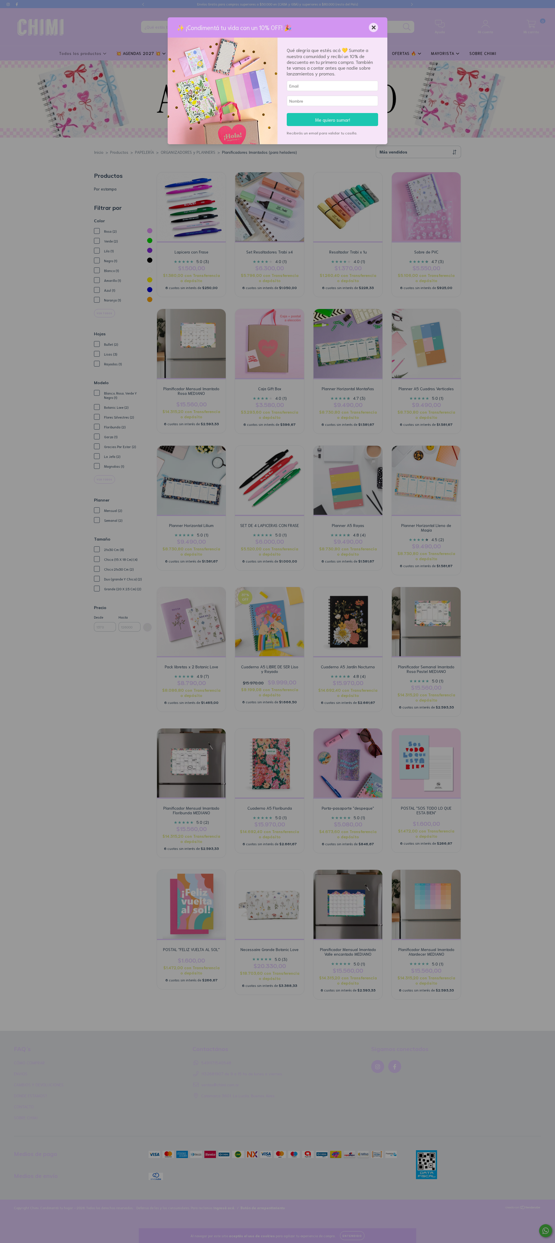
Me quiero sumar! (332, 119)
